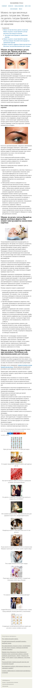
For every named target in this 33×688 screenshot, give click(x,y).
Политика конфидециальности (8, 684)
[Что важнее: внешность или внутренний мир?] (16, 593)
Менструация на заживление (20, 429)
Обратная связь (5, 686)
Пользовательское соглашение (12, 682)
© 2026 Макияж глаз (6, 680)
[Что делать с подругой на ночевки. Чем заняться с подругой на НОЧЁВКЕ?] (16, 495)
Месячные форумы (7, 430)
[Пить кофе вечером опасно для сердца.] (16, 562)
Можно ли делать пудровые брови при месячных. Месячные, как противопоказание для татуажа (17, 45)
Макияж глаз (16, 3)
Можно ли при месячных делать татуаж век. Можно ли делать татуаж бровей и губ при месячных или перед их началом (15, 31)
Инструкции (13, 9)
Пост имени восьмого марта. (10, 638)
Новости (10, 6)
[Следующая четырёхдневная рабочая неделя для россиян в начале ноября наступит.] (16, 624)
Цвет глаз (28, 6)
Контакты (4, 682)
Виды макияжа (19, 6)
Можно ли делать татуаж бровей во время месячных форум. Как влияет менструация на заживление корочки (16, 40)
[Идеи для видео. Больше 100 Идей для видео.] (16, 447)
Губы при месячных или (10, 429)
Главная (4, 6)
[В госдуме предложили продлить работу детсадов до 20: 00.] (16, 462)
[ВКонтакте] (10, 433)
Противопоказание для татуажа (18, 430)
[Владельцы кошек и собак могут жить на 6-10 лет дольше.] (16, 528)
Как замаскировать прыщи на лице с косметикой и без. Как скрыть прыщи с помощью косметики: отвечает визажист (16, 647)
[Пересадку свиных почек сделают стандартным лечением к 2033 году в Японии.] (16, 576)
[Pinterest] (16, 433)
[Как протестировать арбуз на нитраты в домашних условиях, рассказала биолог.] (16, 479)
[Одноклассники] (23, 433)
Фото (20, 9)
